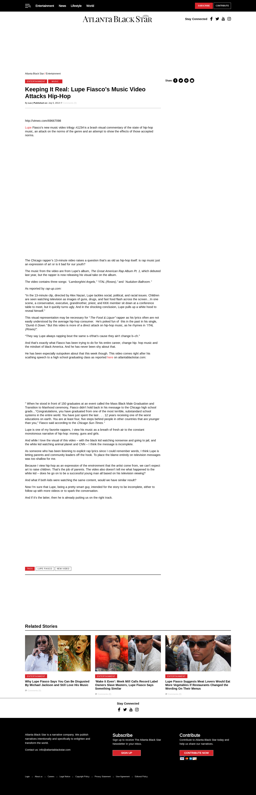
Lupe (28, 127)
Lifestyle (76, 5)
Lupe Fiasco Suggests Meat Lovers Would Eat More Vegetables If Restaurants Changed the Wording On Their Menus (197, 685)
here (110, 357)
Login (27, 776)
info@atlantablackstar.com (55, 749)
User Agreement (123, 776)
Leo (30, 103)
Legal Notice (65, 776)
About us (39, 776)
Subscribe (204, 6)
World (90, 5)
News (62, 5)
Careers (51, 776)
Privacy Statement (103, 776)
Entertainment (45, 5)
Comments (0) (70, 103)
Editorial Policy (141, 776)
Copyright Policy (82, 776)
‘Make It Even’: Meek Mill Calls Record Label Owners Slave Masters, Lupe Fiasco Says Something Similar (126, 685)
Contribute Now (196, 752)
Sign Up (126, 752)
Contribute (222, 6)
